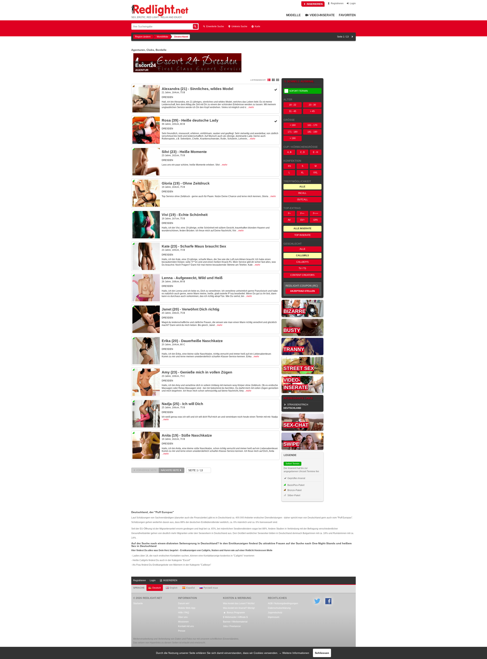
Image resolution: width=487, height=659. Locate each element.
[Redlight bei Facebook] (328, 601)
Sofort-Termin (298, 91)
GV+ (302, 220)
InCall (302, 193)
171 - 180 (293, 132)
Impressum (273, 617)
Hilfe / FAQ (183, 612)
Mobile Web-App (186, 608)
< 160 (293, 125)
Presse (181, 631)
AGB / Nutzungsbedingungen (283, 603)
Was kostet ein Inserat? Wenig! (239, 608)
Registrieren (337, 3)
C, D (302, 152)
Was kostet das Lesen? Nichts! (239, 603)
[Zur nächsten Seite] (352, 36)
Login (352, 3)
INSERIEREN (314, 4)
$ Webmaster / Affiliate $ (235, 617)
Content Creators (302, 275)
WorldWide (162, 36)
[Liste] (269, 80)
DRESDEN (167, 97)
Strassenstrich (295, 406)
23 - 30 (312, 104)
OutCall (302, 199)
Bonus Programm (235, 612)
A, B (289, 152)
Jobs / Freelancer (232, 626)
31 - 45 (292, 111)
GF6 (315, 220)
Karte (257, 26)
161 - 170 (312, 125)
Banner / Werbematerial (235, 621)
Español (190, 588)
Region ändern (143, 36)
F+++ (315, 213)
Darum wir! (183, 603)
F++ (302, 213)
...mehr (250, 107)
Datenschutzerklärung (279, 608)
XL (302, 172)
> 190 (293, 138)
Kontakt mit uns (186, 626)
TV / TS (302, 268)
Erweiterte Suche (215, 26)
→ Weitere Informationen (294, 652)
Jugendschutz (275, 612)
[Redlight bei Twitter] (317, 601)
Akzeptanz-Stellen (302, 291)
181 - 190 (312, 132)
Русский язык (211, 588)
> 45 (312, 111)
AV (289, 220)
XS (289, 166)
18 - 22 (292, 104)
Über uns (183, 617)
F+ (289, 213)
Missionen (183, 621)
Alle (302, 249)
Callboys (302, 262)
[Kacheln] (273, 80)
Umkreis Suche (239, 26)
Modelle (293, 15)
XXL (315, 172)
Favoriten (347, 15)
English (173, 588)
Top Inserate (302, 235)
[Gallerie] (277, 80)
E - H (315, 152)
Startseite (138, 603)
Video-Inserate (322, 15)
